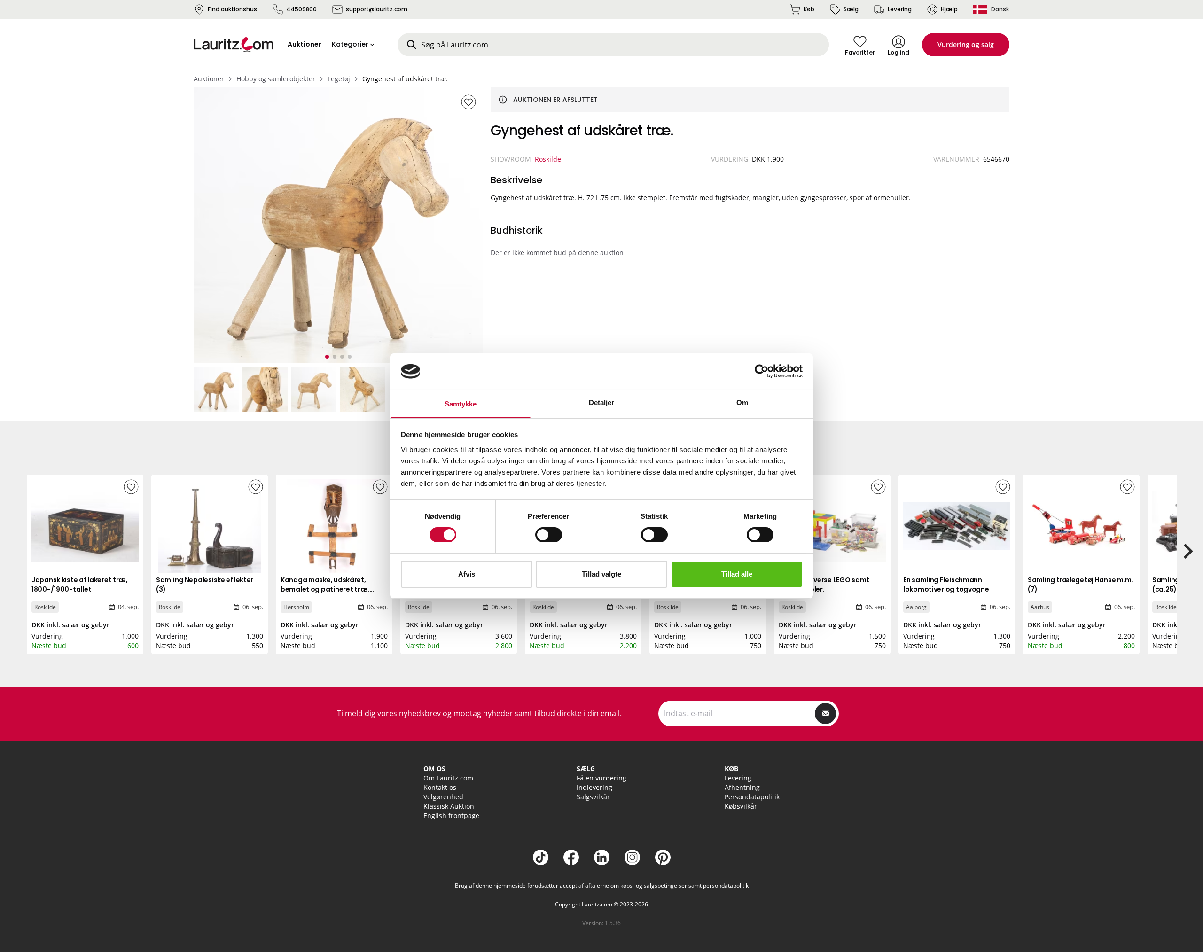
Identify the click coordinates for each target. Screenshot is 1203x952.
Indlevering (594, 787)
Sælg (851, 9)
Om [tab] (742, 402)
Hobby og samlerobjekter (275, 78)
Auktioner (209, 78)
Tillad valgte (601, 574)
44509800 (301, 9)
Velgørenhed (443, 796)
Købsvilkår (741, 806)
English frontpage (451, 815)
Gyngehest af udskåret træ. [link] (405, 78)
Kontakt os (439, 787)
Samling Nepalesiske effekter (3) (204, 584)
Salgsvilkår (593, 796)
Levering (900, 9)
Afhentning (742, 787)
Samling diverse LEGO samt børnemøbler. (824, 584)
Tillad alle (736, 574)
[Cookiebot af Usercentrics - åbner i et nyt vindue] (761, 371)
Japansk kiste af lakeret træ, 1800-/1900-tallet (79, 584)
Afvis (466, 574)
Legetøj (339, 78)
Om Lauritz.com (448, 777)
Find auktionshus (232, 9)
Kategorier (350, 44)
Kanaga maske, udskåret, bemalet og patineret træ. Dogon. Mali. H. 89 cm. (325, 589)
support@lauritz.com (376, 9)
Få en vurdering (601, 777)
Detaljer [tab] (602, 402)
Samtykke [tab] (461, 404)
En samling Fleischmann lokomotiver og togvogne (946, 584)
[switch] (548, 534)
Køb (809, 9)
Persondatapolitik (752, 796)
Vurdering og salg (965, 44)
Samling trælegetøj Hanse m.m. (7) (1080, 584)
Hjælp (949, 9)
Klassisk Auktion (448, 806)
